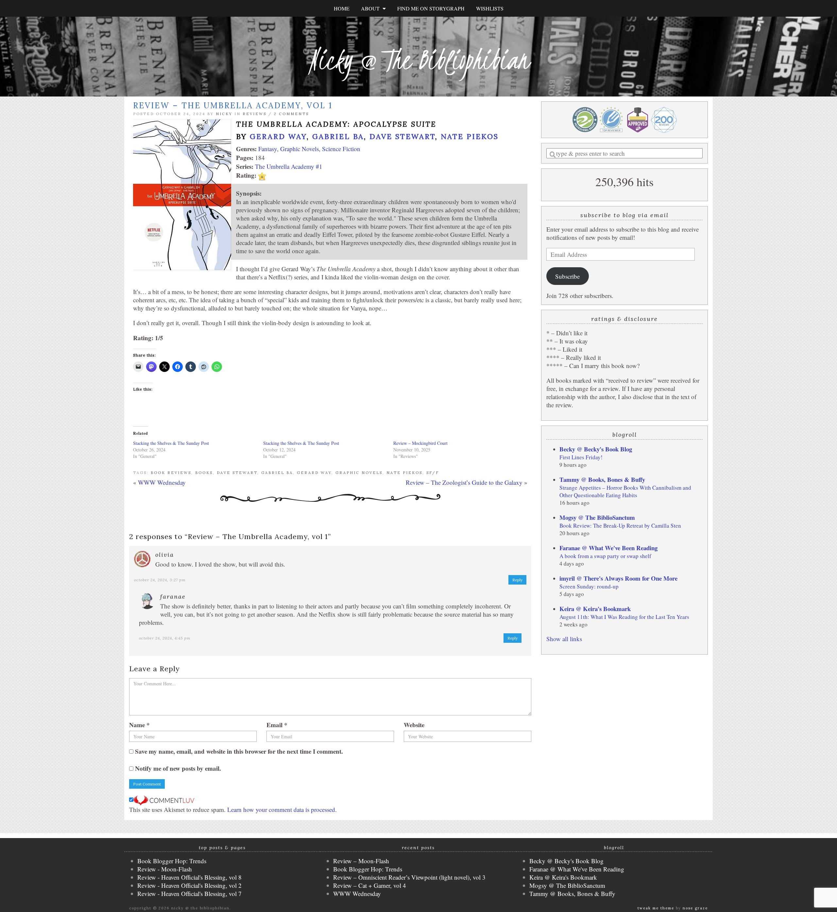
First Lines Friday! (581, 457)
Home (342, 8)
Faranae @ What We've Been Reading (608, 547)
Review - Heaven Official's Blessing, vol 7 (189, 893)
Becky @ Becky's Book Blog (595, 449)
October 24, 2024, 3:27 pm (160, 579)
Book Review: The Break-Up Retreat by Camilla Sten (620, 525)
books (204, 472)
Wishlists (490, 8)
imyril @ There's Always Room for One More (618, 578)
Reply (517, 579)
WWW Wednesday (162, 482)
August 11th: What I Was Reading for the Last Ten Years (624, 617)
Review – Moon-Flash (361, 861)
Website (414, 724)
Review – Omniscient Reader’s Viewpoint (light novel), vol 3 (409, 877)
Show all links (564, 639)
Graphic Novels (299, 149)
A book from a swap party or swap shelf (605, 556)
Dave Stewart (402, 136)
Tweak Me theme (656, 908)
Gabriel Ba (338, 136)
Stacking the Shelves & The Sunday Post (171, 443)
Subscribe (567, 276)
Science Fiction (341, 149)
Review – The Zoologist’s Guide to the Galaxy (464, 482)
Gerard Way (278, 136)
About (372, 8)
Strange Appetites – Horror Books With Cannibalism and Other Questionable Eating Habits (625, 491)
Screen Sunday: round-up (589, 586)
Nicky (224, 114)
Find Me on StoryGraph (431, 8)
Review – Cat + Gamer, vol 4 (369, 885)
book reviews (171, 472)
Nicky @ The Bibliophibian (418, 59)
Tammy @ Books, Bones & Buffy (602, 479)
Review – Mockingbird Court (420, 443)
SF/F (432, 472)
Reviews (254, 114)
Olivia (164, 554)
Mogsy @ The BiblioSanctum (597, 517)
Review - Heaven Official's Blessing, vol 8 (189, 877)
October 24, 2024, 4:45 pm (165, 638)
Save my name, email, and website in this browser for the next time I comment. (239, 751)
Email (276, 724)
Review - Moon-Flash (164, 869)
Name (139, 724)
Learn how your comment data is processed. (282, 809)
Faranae (173, 596)
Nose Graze (695, 908)
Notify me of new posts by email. (178, 768)
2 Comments (291, 114)
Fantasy (267, 149)
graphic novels (359, 472)
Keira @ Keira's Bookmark (595, 608)
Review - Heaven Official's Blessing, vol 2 (189, 885)
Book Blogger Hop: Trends (171, 861)
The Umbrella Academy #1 (288, 166)
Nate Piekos (470, 136)
